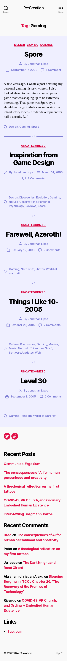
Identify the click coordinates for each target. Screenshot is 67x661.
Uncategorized (33, 145)
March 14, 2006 (52, 172)
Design (19, 44)
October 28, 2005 (23, 325)
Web (38, 352)
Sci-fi (48, 348)
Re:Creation (33, 8)
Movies (53, 344)
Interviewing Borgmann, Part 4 (28, 514)
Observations (28, 202)
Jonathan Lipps (38, 64)
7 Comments (52, 325)
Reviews (30, 206)
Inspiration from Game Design (33, 159)
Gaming (32, 44)
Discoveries (27, 197)
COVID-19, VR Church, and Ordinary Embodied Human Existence (30, 605)
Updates (28, 352)
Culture (14, 344)
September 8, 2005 (23, 396)
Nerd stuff (27, 269)
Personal (44, 202)
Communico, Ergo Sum (22, 464)
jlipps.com (14, 631)
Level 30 (33, 381)
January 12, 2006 (23, 250)
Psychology (16, 206)
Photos (40, 269)
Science (46, 44)
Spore (33, 54)
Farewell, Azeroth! (33, 234)
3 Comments (36, 178)
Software (15, 352)
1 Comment (53, 70)
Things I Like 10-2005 (33, 305)
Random (38, 348)
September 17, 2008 (24, 70)
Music (13, 348)
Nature (13, 202)
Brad (8, 535)
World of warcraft (44, 415)
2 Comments (52, 250)
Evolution (42, 197)
